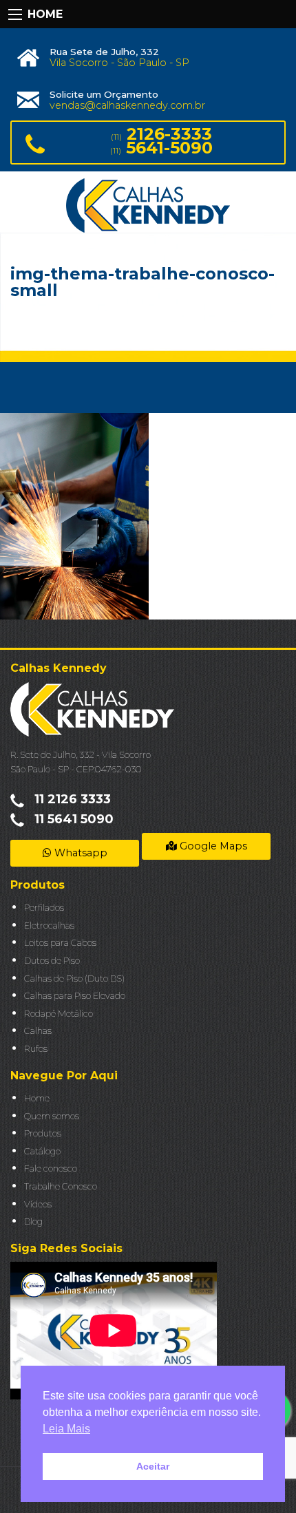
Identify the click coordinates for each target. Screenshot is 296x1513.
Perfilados (44, 907)
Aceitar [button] (152, 1466)
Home (37, 1098)
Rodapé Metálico (58, 1013)
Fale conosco (50, 1168)
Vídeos (38, 1204)
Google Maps (212, 846)
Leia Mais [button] (66, 1429)
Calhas (38, 1031)
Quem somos (51, 1116)
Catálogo (42, 1151)
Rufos (35, 1049)
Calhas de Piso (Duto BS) (74, 978)
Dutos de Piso (52, 960)
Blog (33, 1221)
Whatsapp (79, 853)
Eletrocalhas (49, 925)
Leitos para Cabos (60, 943)
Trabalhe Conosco (60, 1186)
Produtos (42, 1133)
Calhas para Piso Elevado (74, 996)
